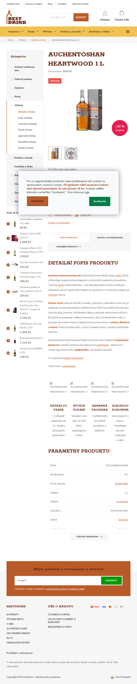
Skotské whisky (26, 111)
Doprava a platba (33, 4)
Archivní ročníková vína (24, 68)
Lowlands (122, 501)
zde (87, 192)
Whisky (19, 105)
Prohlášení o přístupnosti (20, 653)
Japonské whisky (27, 135)
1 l (126, 493)
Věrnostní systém (80, 4)
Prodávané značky (18, 633)
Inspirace (19, 87)
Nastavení (37, 201)
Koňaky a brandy (23, 157)
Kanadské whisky (27, 141)
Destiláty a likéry (23, 166)
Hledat (81, 17)
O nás (10, 624)
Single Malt (121, 483)
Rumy (17, 96)
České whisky (25, 129)
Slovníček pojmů (17, 628)
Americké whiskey (27, 124)
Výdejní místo (13, 4)
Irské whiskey (25, 117)
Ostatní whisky (26, 148)
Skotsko (123, 520)
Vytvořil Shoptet (122, 677)
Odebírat (111, 580)
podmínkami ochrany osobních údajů (65, 589)
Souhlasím (99, 201)
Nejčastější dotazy (60, 627)
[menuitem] (16, 32)
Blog (50, 4)
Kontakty (62, 4)
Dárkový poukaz (23, 79)
